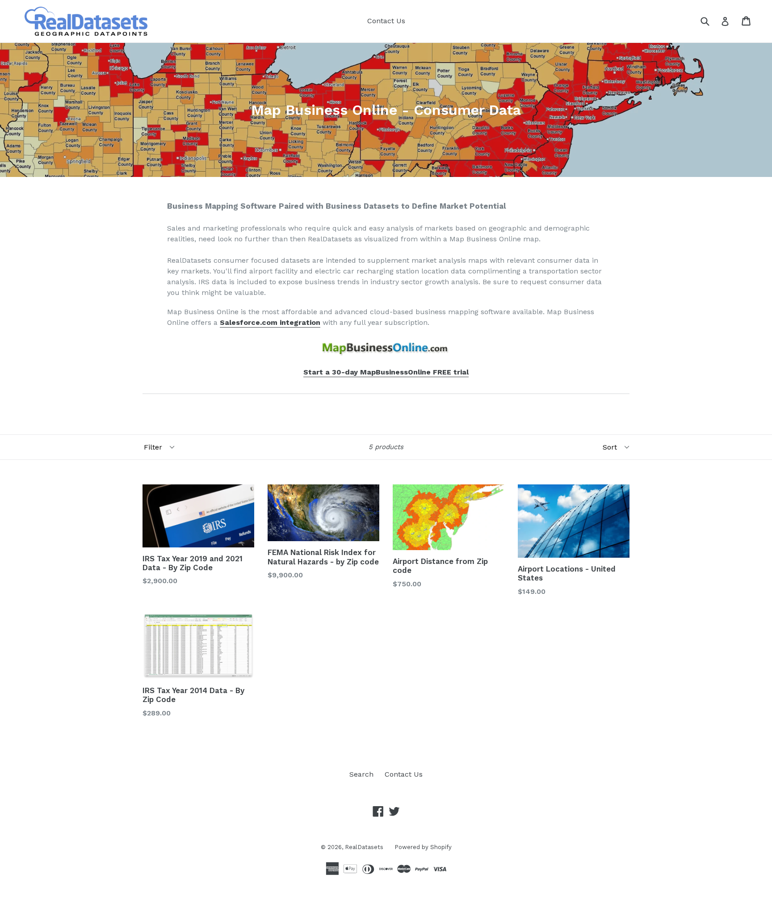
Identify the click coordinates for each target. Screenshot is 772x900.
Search (361, 774)
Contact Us (386, 21)
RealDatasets (364, 847)
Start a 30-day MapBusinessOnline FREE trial (386, 372)
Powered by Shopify (423, 847)
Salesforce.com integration (270, 322)
